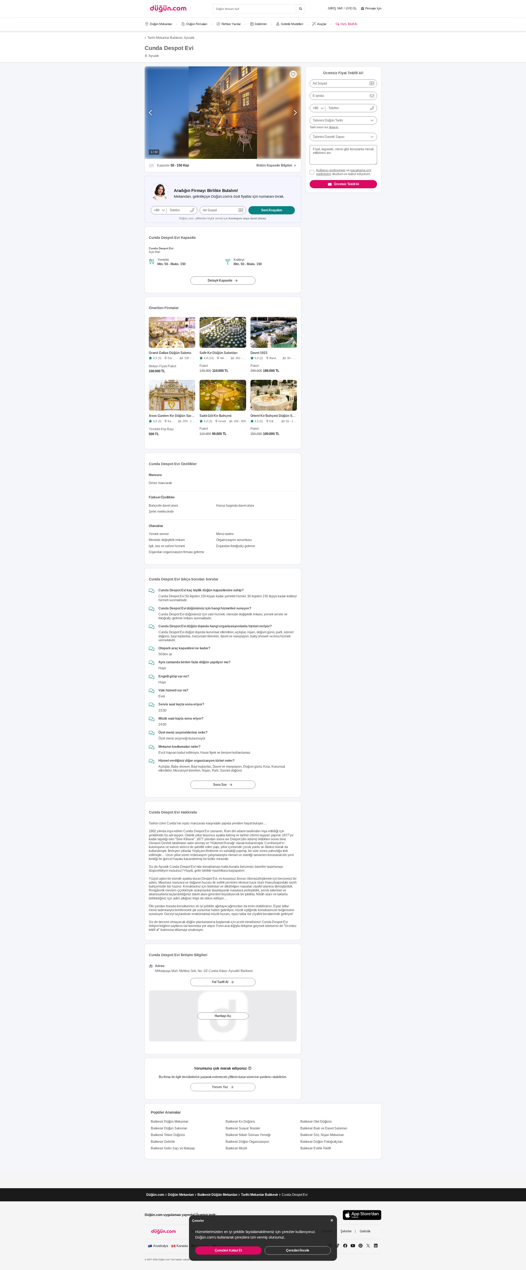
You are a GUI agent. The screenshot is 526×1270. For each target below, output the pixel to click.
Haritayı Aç (223, 1016)
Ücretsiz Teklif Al (346, 184)
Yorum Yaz (220, 1087)
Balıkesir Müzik (236, 1148)
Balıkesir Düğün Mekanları (169, 1121)
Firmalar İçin (373, 8)
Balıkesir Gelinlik (163, 1141)
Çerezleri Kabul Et (228, 1250)
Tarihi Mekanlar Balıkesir (259, 1194)
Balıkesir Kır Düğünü (240, 1121)
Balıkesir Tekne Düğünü (168, 1135)
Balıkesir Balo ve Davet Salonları (323, 1128)
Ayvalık (189, 37)
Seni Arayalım (271, 210)
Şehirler (346, 1231)
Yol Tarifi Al (220, 982)
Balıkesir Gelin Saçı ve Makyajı (173, 1148)
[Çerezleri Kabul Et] (332, 1220)
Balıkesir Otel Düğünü (316, 1121)
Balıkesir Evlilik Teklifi (315, 1148)
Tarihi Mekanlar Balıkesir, (165, 37)
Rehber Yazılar (231, 24)
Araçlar (321, 24)
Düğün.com (155, 1194)
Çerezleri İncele (297, 1250)
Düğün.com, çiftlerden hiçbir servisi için (222, 218)
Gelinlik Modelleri (292, 24)
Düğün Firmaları (196, 24)
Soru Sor (220, 785)
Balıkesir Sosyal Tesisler (243, 1128)
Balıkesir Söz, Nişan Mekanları (322, 1135)
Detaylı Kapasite (220, 280)
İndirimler (261, 24)
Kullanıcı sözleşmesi (330, 170)
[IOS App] (362, 1215)
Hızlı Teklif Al (349, 24)
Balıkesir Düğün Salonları (169, 1128)
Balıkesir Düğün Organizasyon (247, 1141)
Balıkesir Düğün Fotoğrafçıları (321, 1141)
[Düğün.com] (168, 8)
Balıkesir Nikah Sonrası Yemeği (248, 1135)
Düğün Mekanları (161, 24)
